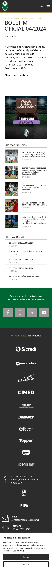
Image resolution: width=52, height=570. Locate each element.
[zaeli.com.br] (26, 452)
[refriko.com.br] (26, 378)
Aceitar (26, 557)
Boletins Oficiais (12, 18)
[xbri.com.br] (26, 417)
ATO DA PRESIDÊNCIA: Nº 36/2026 (24, 277)
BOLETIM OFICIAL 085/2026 (21, 260)
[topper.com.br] (26, 441)
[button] (24, 492)
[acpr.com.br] (26, 406)
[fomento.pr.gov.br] (26, 429)
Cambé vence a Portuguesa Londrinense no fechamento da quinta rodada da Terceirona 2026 (34, 171)
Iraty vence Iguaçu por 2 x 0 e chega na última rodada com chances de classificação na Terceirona (34, 220)
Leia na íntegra (19, 550)
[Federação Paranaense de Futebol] (5, 6)
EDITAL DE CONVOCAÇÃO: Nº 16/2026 (25, 251)
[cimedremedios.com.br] (26, 392)
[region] (26, 551)
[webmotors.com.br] (26, 363)
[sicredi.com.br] (26, 349)
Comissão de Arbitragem (30, 18)
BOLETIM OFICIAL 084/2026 (21, 268)
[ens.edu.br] (26, 464)
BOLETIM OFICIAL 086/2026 (21, 243)
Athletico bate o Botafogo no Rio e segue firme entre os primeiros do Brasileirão (33, 154)
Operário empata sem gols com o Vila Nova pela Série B (34, 204)
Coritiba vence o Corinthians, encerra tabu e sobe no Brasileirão (34, 187)
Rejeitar (26, 564)
